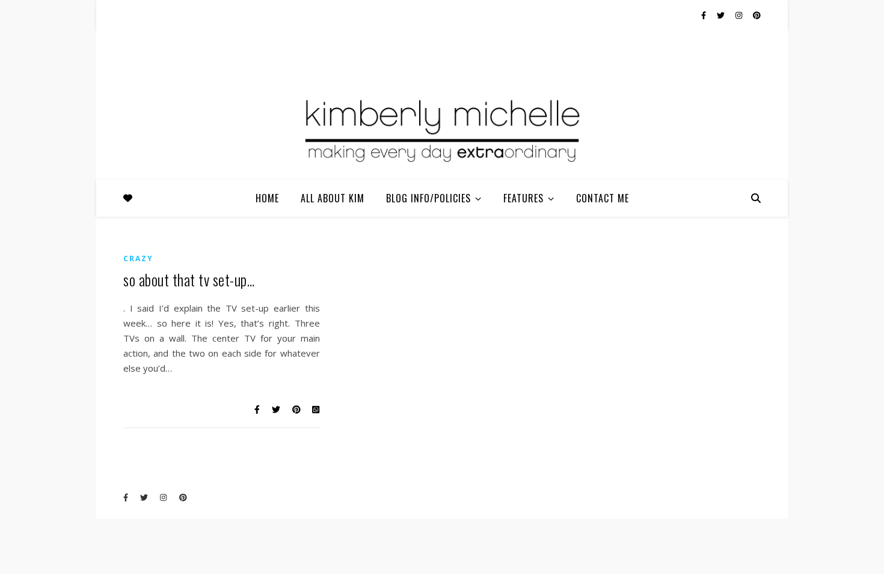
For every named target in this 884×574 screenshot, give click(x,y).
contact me (602, 198)
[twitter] (721, 15)
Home (267, 198)
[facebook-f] (704, 15)
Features (523, 198)
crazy (138, 258)
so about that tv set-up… (188, 279)
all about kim (332, 198)
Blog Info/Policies (428, 198)
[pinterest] (757, 15)
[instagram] (739, 15)
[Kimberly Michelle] (442, 129)
